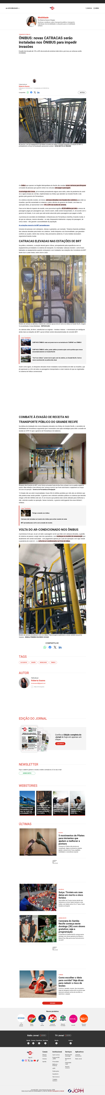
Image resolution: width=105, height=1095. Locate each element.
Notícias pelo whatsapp (68, 1055)
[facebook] (22, 1060)
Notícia (82, 92)
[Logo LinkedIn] (38, 92)
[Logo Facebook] (31, 92)
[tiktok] (37, 1060)
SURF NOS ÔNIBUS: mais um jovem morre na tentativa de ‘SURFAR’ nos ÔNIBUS (56, 342)
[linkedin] (31, 1060)
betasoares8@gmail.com (38, 683)
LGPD (53, 1068)
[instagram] (25, 1060)
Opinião (44, 1061)
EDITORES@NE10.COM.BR (57, 1091)
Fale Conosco (56, 1076)
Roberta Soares (24, 86)
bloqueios (24, 662)
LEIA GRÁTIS (60, 743)
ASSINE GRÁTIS (27, 773)
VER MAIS (52, 1003)
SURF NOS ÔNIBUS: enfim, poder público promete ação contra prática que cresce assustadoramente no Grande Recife (57, 351)
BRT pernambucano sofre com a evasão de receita (36, 523)
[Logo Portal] (52, 8)
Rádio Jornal (78, 1058)
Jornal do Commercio (78, 1055)
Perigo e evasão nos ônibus (40, 513)
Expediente (55, 1074)
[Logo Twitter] (35, 92)
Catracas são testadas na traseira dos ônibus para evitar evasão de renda (44, 519)
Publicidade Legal (68, 1063)
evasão (33, 662)
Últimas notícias (44, 1055)
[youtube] (34, 1060)
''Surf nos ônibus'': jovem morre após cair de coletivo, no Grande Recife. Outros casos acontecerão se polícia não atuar (57, 359)
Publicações (55, 1071)
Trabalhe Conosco (54, 1080)
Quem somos (56, 1054)
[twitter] (28, 1060)
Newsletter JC (68, 1059)
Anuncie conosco (67, 1067)
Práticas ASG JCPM (55, 1058)
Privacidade (55, 1061)
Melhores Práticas (54, 1065)
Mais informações (39, 687)
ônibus (53, 662)
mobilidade (43, 662)
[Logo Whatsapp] (28, 92)
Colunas (44, 1058)
